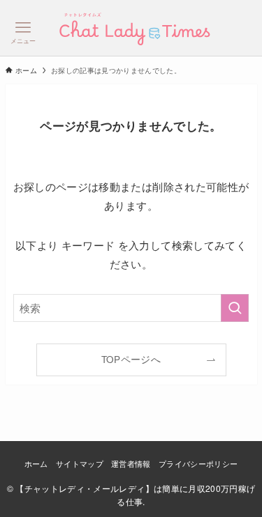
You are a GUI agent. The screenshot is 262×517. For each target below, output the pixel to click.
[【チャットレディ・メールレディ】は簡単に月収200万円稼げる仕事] (131, 28)
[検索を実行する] (235, 308)
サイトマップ (79, 463)
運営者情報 (131, 463)
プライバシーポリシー (198, 463)
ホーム (36, 463)
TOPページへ (131, 359)
